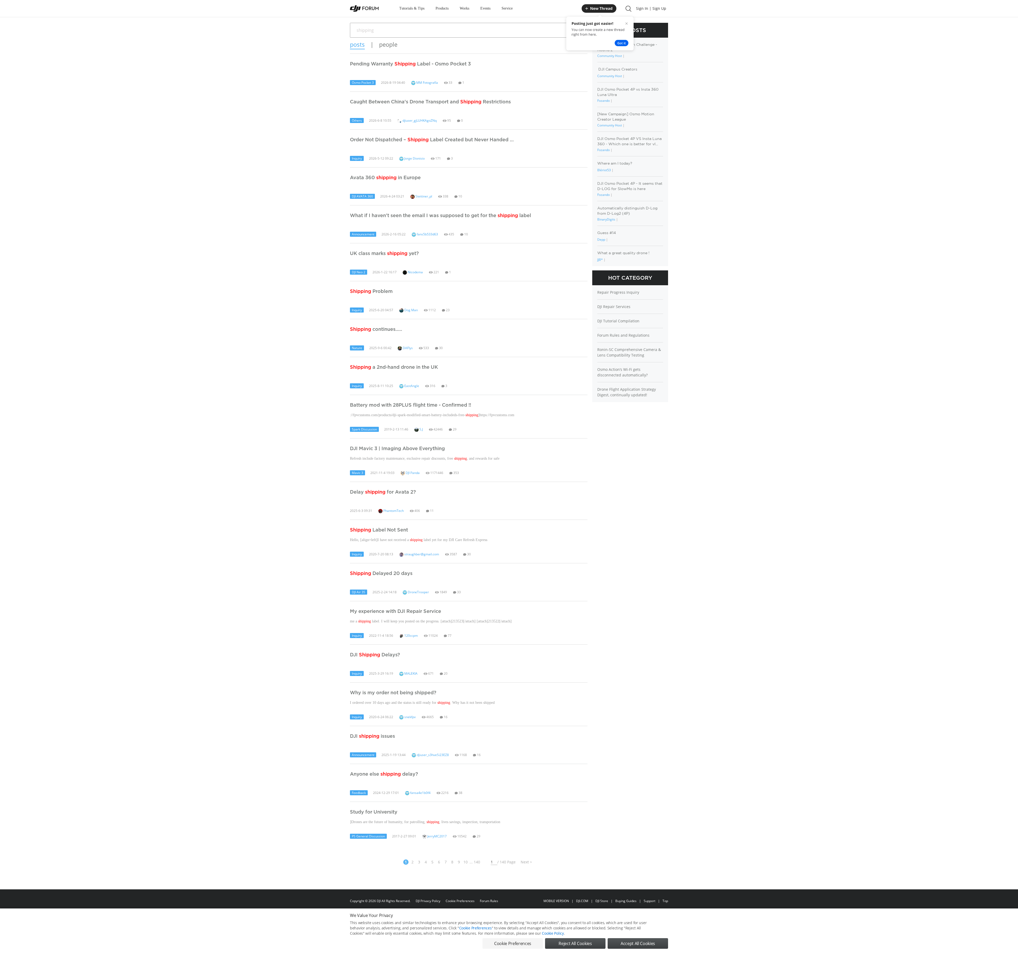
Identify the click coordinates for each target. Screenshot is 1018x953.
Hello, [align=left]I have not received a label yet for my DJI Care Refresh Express (418, 540)
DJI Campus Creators (617, 69)
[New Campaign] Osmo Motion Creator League (625, 116)
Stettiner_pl (423, 196)
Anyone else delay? (384, 773)
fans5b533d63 (427, 234)
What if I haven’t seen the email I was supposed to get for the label (440, 215)
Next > (526, 861)
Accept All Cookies (638, 943)
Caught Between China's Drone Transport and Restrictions (430, 101)
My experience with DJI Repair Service (395, 611)
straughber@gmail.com (421, 554)
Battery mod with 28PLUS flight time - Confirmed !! (410, 404)
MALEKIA (410, 673)
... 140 (474, 861)
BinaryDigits (606, 219)
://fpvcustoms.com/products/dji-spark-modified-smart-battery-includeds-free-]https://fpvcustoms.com (432, 415)
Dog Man (410, 310)
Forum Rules (489, 901)
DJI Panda (412, 473)
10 (465, 861)
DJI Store (601, 901)
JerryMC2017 (437, 836)
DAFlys (407, 348)
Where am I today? (614, 163)
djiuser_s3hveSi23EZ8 (432, 755)
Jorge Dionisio (414, 158)
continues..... (376, 329)
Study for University (373, 811)
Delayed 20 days (381, 573)
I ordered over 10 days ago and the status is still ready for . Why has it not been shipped (422, 703)
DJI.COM (582, 901)
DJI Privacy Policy (428, 901)
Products (442, 8)
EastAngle (411, 386)
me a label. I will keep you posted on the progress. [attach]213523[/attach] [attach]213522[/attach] (431, 621)
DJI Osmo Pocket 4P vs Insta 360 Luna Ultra (628, 91)
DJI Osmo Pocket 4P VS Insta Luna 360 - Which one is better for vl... (629, 141)
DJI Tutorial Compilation (618, 320)
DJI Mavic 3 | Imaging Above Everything (397, 448)
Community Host (609, 56)
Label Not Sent (379, 529)
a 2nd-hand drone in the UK (394, 367)
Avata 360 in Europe (385, 177)
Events (485, 8)
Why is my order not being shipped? (393, 692)
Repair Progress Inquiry (618, 292)
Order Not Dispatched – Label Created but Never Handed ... (432, 139)
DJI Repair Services (613, 306)
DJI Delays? (375, 654)
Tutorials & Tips (411, 8)
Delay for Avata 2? (383, 491)
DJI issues (372, 736)
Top (665, 901)
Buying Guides (626, 901)
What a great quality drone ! (623, 253)
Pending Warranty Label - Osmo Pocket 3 (410, 63)
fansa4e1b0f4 (420, 792)
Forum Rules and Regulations (623, 335)
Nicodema (415, 272)
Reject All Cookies (575, 943)
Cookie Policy (553, 933)
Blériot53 (604, 170)
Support (649, 901)
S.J (421, 429)
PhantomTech (393, 510)
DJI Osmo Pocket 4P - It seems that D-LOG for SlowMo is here (629, 186)
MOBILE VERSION (556, 901)
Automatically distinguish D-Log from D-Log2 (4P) (627, 210)
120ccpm (410, 635)
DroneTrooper (418, 592)
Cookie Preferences (460, 901)
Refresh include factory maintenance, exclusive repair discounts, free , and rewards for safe (424, 458)
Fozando (603, 100)
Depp (601, 239)
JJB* (600, 259)
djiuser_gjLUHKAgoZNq (419, 120)
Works (464, 8)
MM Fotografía (426, 82)
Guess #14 (606, 233)
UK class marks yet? (384, 253)
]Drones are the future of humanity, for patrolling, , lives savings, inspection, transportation (425, 822)
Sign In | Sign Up (651, 8)
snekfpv (409, 717)
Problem (371, 291)
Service (507, 8)
